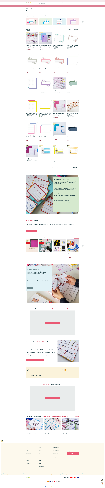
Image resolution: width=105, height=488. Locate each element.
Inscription (72, 453)
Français (59, 486)
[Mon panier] (78, 3)
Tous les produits (28, 463)
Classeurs (27, 460)
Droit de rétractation (56, 456)
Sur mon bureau (43, 6)
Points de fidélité (55, 453)
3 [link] (52, 167)
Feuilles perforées (28, 454)
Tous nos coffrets (76, 238)
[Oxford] (78, 477)
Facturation (54, 457)
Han (40, 463)
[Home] (28, 3)
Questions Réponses (56, 450)
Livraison (54, 454)
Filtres (28, 29)
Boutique (27, 8)
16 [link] (57, 167)
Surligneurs (27, 451)
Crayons (27, 457)
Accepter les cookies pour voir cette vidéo (52, 322)
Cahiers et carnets (28, 453)
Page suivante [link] (74, 167)
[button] (65, 52)
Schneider (40, 459)
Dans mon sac (38, 6)
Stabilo (40, 447)
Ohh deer (40, 451)
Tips (59, 6)
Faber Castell (41, 456)
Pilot (40, 460)
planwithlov (41, 467)
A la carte (48, 6)
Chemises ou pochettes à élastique (31, 459)
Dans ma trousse (32, 6)
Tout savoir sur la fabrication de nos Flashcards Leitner (35, 359)
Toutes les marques (42, 469)
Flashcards (27, 6)
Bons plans (51, 6)
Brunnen (40, 454)
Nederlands (48, 486)
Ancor (40, 457)
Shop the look (56, 6)
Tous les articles (76, 416)
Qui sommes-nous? (56, 447)
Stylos (27, 450)
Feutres (27, 456)
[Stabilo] (73, 477)
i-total (40, 453)
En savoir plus (30, 288)
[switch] (102, 484)
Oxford (40, 450)
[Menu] (103, 479)
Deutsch (53, 486)
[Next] (83, 22)
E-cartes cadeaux (55, 451)
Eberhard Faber (41, 466)
